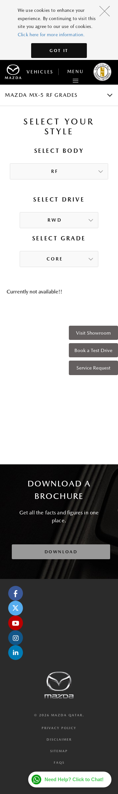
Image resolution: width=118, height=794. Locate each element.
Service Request (93, 367)
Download (61, 551)
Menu (75, 71)
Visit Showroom (93, 333)
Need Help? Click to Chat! (74, 779)
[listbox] (59, 171)
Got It (59, 50)
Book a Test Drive (93, 350)
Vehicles (40, 71)
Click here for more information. (51, 34)
